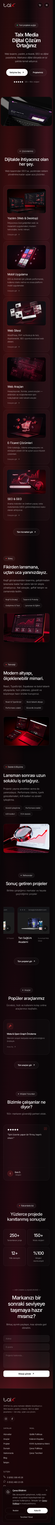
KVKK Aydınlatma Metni (39, 1443)
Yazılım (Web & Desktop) (22, 218)
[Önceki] (8, 928)
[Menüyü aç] (47, 5)
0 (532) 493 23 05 (15, 1482)
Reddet (15, 1510)
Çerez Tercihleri (35, 1453)
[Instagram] (5, 1418)
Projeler (6, 1443)
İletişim (6, 1462)
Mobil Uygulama (17, 274)
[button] (28, 925)
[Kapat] (46, 1490)
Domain (6, 1448)
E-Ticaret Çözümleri (19, 443)
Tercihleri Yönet (26, 1517)
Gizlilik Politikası (35, 1434)
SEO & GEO (14, 499)
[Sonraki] (45, 928)
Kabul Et (37, 1510)
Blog (5, 1458)
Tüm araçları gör (25, 1065)
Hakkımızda (8, 1453)
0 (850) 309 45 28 (15, 1477)
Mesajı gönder (24, 1374)
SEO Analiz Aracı (20, 1033)
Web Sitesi (14, 330)
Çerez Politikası (35, 1448)
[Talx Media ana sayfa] (9, 5)
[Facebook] (12, 1418)
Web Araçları (15, 386)
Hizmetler (7, 1434)
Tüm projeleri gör (24, 961)
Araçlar (6, 1439)
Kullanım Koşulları (36, 1439)
